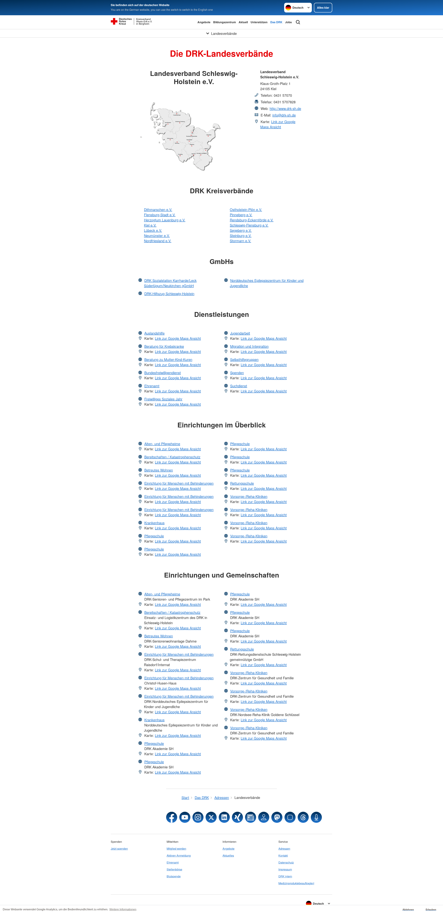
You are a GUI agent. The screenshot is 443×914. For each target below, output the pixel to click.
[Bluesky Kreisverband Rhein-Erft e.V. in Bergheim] (290, 817)
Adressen (284, 849)
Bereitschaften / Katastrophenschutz (172, 456)
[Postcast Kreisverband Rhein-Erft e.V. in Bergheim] (316, 817)
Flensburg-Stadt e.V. (159, 214)
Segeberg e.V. (241, 230)
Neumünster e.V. (157, 235)
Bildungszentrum (224, 22)
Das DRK (276, 22)
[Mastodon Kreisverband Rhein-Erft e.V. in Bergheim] (276, 817)
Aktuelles (228, 855)
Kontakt (283, 855)
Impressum (285, 869)
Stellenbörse (174, 869)
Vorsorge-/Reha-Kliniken (248, 496)
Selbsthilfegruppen (244, 359)
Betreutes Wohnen (158, 470)
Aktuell (243, 22)
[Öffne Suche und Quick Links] (298, 22)
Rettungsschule (242, 483)
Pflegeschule (154, 535)
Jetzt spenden (119, 849)
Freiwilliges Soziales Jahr (163, 398)
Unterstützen (259, 22)
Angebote (203, 22)
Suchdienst (238, 385)
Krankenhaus (154, 522)
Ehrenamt (151, 385)
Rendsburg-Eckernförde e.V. (251, 219)
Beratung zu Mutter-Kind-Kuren (168, 359)
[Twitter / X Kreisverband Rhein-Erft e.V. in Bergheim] (211, 817)
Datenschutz (286, 862)
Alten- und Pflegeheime (162, 443)
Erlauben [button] (431, 909)
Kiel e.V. (150, 225)
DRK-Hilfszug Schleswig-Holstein (169, 293)
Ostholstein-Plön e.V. (246, 209)
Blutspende (174, 876)
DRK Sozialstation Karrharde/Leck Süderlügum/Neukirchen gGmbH (170, 283)
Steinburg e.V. (240, 235)
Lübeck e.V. (153, 230)
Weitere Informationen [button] (122, 909)
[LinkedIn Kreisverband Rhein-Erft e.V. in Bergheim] (224, 817)
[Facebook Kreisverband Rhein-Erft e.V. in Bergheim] (171, 817)
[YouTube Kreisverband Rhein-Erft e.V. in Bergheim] (184, 817)
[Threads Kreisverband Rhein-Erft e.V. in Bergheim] (303, 817)
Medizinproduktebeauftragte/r (296, 883)
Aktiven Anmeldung (179, 855)
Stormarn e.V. (240, 240)
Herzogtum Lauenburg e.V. (164, 219)
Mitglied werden (176, 849)
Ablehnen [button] (408, 909)
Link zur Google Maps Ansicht (277, 124)
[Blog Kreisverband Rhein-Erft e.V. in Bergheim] (250, 817)
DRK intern (285, 876)
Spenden (237, 372)
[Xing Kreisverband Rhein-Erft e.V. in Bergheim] (237, 817)
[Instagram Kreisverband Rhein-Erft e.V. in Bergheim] (198, 817)
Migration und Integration (249, 346)
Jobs (288, 22)
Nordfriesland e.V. (157, 240)
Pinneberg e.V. (241, 214)
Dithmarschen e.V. (158, 209)
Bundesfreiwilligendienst (162, 372)
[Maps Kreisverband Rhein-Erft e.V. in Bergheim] (263, 817)
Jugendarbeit (240, 333)
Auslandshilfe (154, 333)
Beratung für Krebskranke (164, 346)
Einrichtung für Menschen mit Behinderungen (179, 483)
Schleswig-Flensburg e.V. (249, 225)
